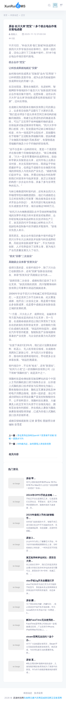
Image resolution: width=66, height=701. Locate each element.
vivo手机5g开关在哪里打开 (40, 580)
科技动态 (14, 15)
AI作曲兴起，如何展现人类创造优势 (34, 443)
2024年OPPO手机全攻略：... (41, 495)
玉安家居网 (56, 697)
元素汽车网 (35, 697)
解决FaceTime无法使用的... (40, 620)
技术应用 (38, 693)
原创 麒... (31, 600)
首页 (5, 15)
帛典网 (27, 697)
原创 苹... (31, 478)
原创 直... (31, 659)
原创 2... (30, 537)
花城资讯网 (46, 697)
